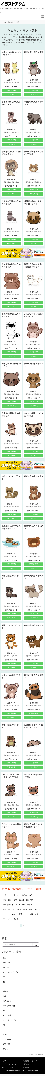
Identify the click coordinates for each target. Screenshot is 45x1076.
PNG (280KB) (34, 243)
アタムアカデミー (23, 1070)
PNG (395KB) (11, 568)
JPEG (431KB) (33, 713)
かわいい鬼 (7, 1015)
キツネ (5, 895)
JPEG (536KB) (33, 663)
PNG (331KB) (34, 455)
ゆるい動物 (7, 900)
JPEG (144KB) (11, 239)
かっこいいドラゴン (10, 972)
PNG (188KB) (11, 767)
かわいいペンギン (10, 1020)
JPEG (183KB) (33, 239)
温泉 (13, 914)
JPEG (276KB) (11, 90)
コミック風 (28, 914)
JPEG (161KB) (11, 564)
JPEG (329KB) (11, 763)
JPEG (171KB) (33, 302)
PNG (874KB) (11, 717)
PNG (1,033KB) (11, 406)
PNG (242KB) (34, 518)
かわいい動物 (22, 909)
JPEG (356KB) (11, 862)
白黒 (30, 909)
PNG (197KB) (11, 817)
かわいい (38, 909)
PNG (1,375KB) (11, 518)
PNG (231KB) (34, 144)
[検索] (36, 944)
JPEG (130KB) (33, 401)
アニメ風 (6, 1044)
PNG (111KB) (34, 194)
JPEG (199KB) (11, 451)
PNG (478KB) (34, 767)
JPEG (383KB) (33, 862)
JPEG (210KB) (11, 189)
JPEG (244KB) (11, 613)
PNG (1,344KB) (11, 306)
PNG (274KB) (34, 356)
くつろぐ (6, 914)
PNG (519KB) (11, 194)
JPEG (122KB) (33, 189)
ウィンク (6, 919)
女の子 (5, 1034)
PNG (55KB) (33, 94)
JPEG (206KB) (33, 564)
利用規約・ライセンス (30, 1061)
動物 (15, 900)
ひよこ (5, 1049)
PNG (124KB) (11, 94)
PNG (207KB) (11, 356)
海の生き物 (7, 1001)
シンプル (6, 967)
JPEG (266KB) (11, 401)
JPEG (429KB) (33, 613)
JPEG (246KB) (33, 812)
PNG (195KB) (11, 243)
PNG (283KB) (34, 618)
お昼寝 (19, 914)
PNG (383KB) (11, 866)
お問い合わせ (27, 1064)
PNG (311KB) (34, 866)
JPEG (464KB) (33, 763)
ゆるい (5, 996)
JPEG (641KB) (11, 713)
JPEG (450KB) (11, 663)
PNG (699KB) (11, 455)
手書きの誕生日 (9, 1006)
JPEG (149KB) (33, 352)
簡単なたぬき (8, 904)
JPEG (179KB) (11, 352)
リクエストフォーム (8, 1067)
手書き (5, 991)
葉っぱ (21, 900)
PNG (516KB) (11, 667)
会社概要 (26, 1067)
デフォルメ (7, 1039)
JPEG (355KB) (11, 302)
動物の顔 (29, 900)
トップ (3, 1061)
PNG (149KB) (11, 144)
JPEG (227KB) (11, 514)
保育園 (29, 904)
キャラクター (15, 895)
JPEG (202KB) (33, 90)
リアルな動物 (20, 904)
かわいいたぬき (9, 909)
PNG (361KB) (34, 717)
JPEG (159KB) (33, 140)
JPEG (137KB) (33, 514)
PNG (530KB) (34, 667)
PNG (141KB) (34, 817)
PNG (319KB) (34, 306)
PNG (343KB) (34, 406)
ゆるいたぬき (27, 895)
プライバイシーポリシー (9, 1064)
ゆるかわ (15, 919)
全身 (36, 914)
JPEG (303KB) (11, 812)
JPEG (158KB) (11, 140)
